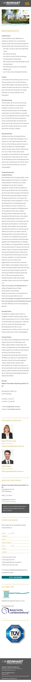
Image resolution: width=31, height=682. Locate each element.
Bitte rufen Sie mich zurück (10, 565)
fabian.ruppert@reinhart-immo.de (12, 471)
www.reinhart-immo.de (13, 409)
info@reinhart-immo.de (13, 406)
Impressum (5, 678)
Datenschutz (13, 678)
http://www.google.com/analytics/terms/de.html (16, 298)
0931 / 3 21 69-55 (7, 469)
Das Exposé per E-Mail (9, 557)
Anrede (4, 533)
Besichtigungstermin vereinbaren (12, 562)
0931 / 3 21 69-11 (7, 443)
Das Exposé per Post (9, 559)
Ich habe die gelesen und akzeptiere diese (15, 571)
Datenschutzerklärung (16, 570)
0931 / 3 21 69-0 (7, 495)
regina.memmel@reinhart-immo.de (13, 446)
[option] (15, 16)
